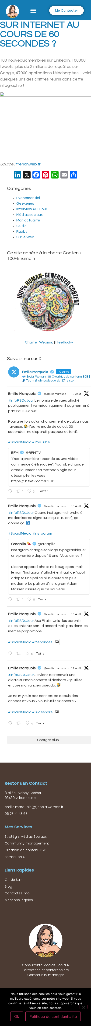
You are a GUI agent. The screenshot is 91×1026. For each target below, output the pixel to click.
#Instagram (42, 533)
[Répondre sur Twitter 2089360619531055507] (11, 723)
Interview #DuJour (31, 209)
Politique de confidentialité (53, 1016)
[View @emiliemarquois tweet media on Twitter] (57, 642)
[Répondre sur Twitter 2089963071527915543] (11, 654)
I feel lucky (64, 342)
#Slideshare (42, 712)
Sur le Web (25, 237)
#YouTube (41, 442)
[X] (27, 175)
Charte (31, 342)
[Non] (84, 1007)
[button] (33, 10)
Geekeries (25, 203)
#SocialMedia (20, 442)
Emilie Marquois (22, 394)
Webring (46, 342)
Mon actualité (28, 220)
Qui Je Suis (13, 879)
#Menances (42, 642)
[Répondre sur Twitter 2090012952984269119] (11, 491)
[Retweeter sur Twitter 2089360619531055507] (19, 723)
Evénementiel (28, 198)
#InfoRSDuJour (21, 400)
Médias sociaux (29, 215)
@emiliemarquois (55, 394)
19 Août (76, 394)
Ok (16, 1016)
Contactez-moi (17, 893)
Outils (21, 226)
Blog (8, 886)
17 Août (76, 668)
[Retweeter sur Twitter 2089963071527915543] (19, 654)
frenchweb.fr (28, 164)
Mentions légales (19, 900)
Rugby (21, 231)
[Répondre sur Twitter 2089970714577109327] (11, 599)
